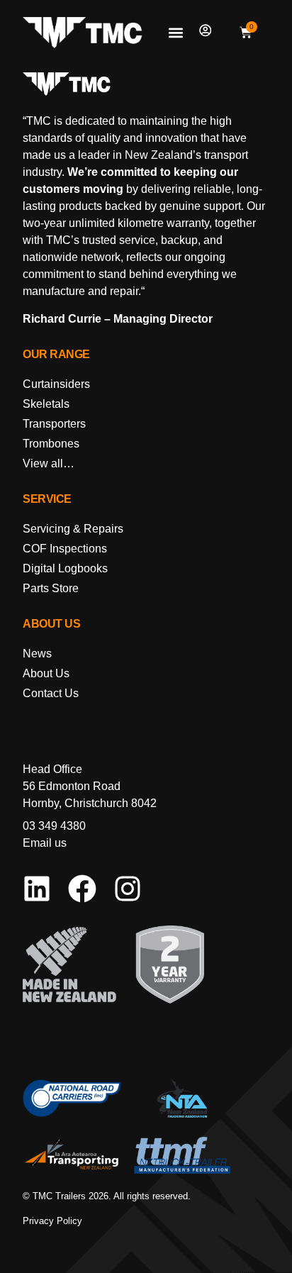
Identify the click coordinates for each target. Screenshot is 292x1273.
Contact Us (51, 693)
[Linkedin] (37, 888)
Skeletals (46, 404)
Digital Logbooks (65, 568)
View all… (48, 463)
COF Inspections (65, 549)
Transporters (54, 424)
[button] (176, 33)
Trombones (51, 444)
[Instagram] (127, 888)
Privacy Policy (52, 1221)
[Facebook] (82, 888)
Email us (45, 843)
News (37, 653)
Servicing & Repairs (73, 529)
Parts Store (51, 588)
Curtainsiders (56, 384)
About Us (46, 673)
